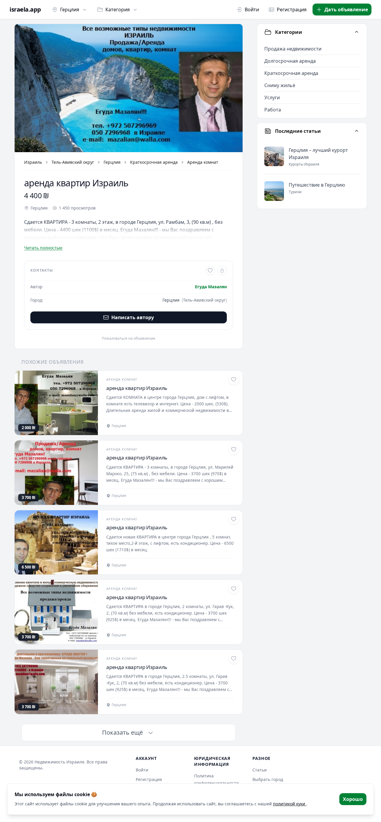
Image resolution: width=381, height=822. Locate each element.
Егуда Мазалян (211, 286)
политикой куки (289, 804)
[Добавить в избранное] (210, 270)
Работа (272, 109)
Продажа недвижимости (292, 48)
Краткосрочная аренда (154, 162)
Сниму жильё (279, 85)
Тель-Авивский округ (72, 162)
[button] (129, 88)
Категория (117, 9)
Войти (252, 9)
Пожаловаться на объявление (128, 338)
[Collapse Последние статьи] (356, 131)
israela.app (25, 9)
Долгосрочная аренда (290, 61)
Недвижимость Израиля (59, 762)
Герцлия (69, 9)
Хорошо (353, 799)
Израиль (33, 162)
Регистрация (292, 9)
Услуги (272, 97)
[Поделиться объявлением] (222, 270)
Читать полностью (43, 248)
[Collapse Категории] (356, 32)
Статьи (259, 770)
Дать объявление (346, 9)
